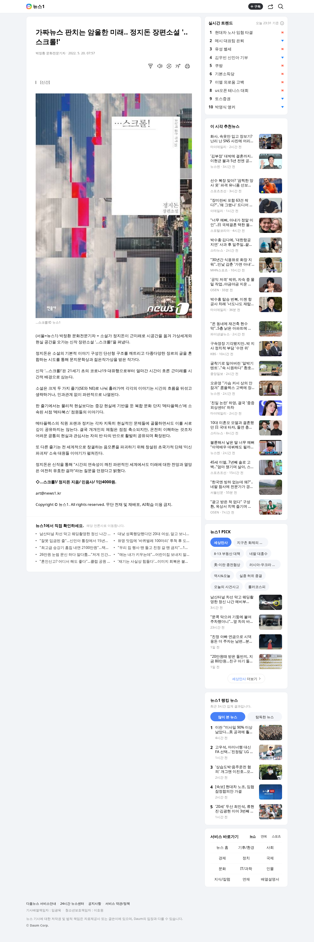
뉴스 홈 (222, 847)
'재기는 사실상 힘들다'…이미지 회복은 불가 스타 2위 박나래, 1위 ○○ (154, 561)
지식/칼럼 (222, 879)
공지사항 (94, 903)
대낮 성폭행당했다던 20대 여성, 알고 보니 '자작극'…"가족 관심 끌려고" (154, 533)
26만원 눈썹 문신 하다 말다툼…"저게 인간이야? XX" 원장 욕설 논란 (75, 554)
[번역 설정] (169, 66)
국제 (270, 858)
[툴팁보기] (282, 23)
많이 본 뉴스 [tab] (227, 717)
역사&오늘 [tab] (222, 575)
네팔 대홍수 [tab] (258, 553)
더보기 (244, 678)
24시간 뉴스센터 (72, 903)
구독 (257, 6)
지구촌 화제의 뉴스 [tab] (251, 542)
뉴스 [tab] (253, 836)
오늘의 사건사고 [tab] (226, 586)
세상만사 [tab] (221, 542)
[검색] (282, 6)
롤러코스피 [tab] (256, 586)
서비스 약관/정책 (117, 903)
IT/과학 (246, 868)
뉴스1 (39, 6)
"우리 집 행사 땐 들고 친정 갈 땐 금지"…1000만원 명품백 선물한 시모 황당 (154, 547)
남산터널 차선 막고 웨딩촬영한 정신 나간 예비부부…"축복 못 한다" (75, 533)
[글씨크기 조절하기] (178, 66)
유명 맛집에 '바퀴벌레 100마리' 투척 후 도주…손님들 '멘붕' (154, 540)
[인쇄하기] (187, 66)
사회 (270, 847)
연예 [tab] (264, 836)
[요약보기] (150, 66)
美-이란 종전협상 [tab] (227, 564)
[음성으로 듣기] (159, 66)
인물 (270, 868)
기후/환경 (246, 847)
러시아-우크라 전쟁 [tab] (264, 564)
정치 (246, 858)
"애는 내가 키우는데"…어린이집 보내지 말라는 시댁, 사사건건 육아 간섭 (154, 554)
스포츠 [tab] (276, 836)
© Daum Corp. (37, 925)
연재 (246, 879)
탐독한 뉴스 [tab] (265, 717)
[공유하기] (270, 6)
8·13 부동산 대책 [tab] (227, 553)
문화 (222, 868)
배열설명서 (270, 879)
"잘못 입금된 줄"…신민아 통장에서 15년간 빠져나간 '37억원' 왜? (75, 540)
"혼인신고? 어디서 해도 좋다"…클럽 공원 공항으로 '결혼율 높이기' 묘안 (75, 561)
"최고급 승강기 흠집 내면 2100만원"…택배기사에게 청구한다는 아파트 (75, 547)
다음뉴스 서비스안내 (41, 903)
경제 (222, 858)
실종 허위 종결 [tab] (251, 575)
